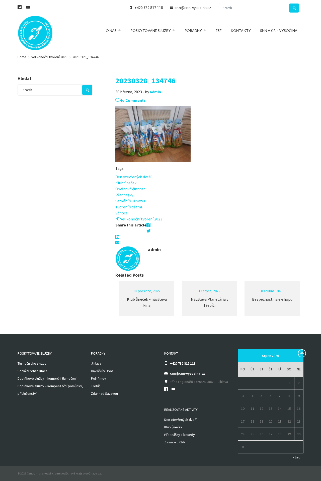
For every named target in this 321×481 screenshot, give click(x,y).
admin (155, 91)
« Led (296, 457)
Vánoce (121, 212)
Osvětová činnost (130, 188)
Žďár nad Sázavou (104, 393)
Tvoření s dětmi (128, 206)
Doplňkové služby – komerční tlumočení (47, 378)
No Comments (132, 100)
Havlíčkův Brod (102, 371)
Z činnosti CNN (174, 442)
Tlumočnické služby (32, 363)
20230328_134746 (145, 80)
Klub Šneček (125, 182)
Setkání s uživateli (130, 200)
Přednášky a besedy (179, 434)
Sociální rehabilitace (33, 371)
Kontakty (241, 30)
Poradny (193, 30)
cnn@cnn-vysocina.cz (193, 7)
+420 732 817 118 (148, 7)
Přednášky (124, 194)
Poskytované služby (150, 30)
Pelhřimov (98, 378)
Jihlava (96, 363)
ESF (218, 30)
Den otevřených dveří (133, 176)
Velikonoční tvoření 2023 (140, 218)
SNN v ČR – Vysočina (278, 30)
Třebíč (95, 386)
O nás (111, 30)
